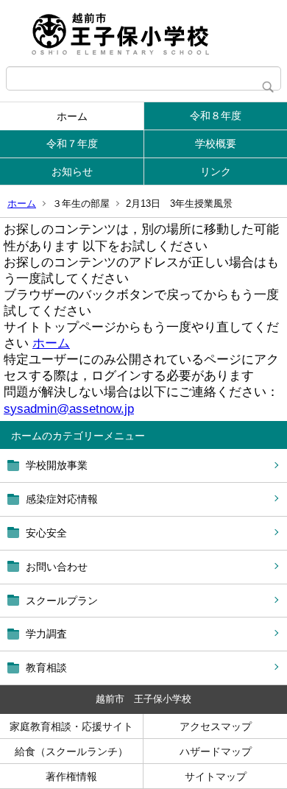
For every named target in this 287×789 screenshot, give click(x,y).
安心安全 (46, 533)
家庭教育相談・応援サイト (71, 726)
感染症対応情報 (62, 499)
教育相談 (46, 667)
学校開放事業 (57, 465)
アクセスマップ (216, 726)
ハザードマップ (216, 751)
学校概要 (215, 143)
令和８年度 (215, 115)
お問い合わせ (57, 567)
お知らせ (72, 171)
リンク (215, 171)
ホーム (72, 116)
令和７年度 (72, 143)
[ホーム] (143, 33)
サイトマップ (216, 776)
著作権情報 (71, 776)
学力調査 (46, 634)
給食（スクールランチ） (71, 751)
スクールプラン (62, 600)
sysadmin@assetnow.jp (69, 409)
